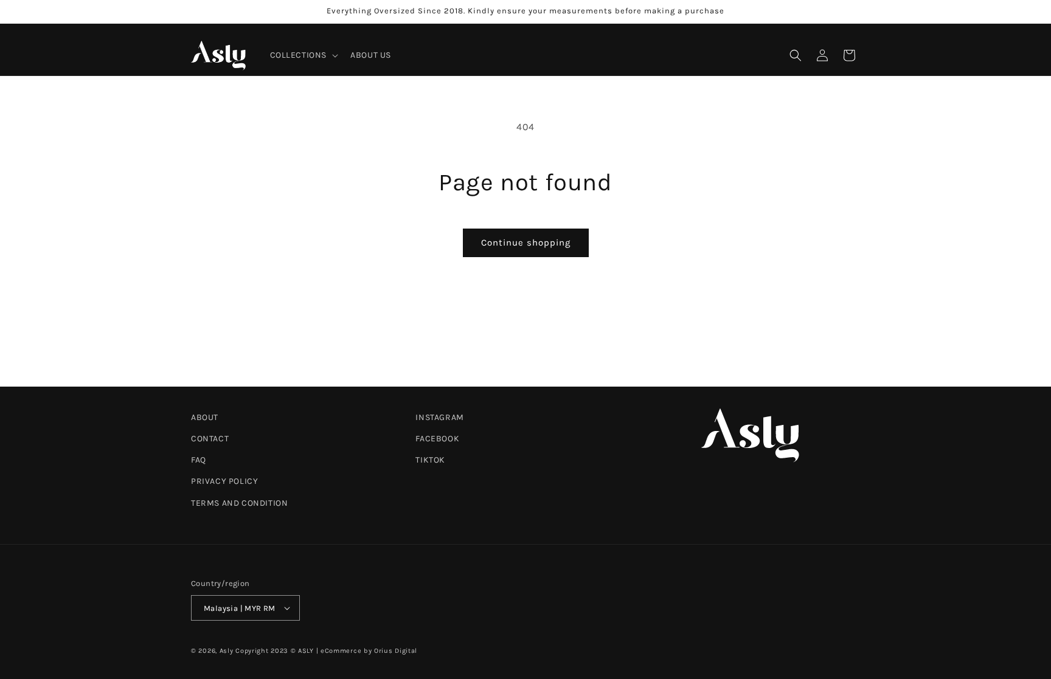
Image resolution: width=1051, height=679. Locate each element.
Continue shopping (526, 242)
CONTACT (210, 438)
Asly (227, 651)
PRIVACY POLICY (224, 481)
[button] (303, 55)
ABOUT (204, 417)
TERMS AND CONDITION (239, 503)
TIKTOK (430, 460)
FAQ (198, 460)
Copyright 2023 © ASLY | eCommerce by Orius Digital (326, 651)
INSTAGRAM (439, 417)
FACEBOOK (437, 438)
